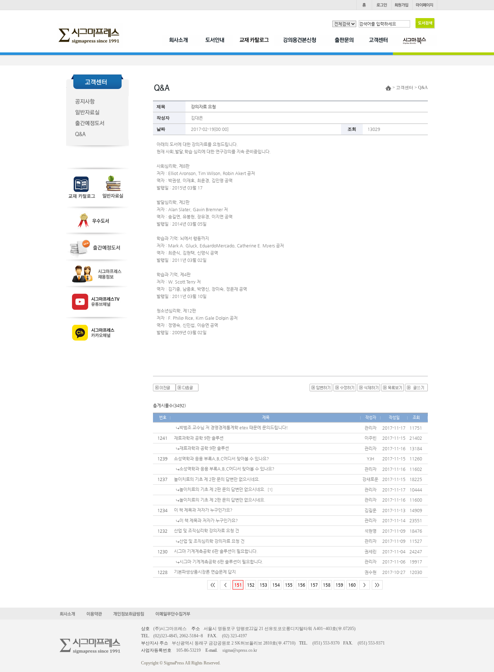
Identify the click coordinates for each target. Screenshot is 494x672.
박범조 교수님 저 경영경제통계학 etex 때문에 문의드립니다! (233, 427)
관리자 (370, 427)
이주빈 (370, 438)
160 (352, 585)
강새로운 (370, 479)
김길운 (370, 510)
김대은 (197, 117)
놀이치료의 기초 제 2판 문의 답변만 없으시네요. (217, 479)
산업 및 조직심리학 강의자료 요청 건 (206, 530)
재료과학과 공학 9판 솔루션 (198, 438)
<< (212, 585)
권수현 (370, 572)
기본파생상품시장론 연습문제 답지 (205, 571)
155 (289, 585)
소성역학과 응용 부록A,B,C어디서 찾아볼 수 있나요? (221, 458)
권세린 (370, 551)
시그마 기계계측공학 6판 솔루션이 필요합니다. (216, 551)
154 (276, 585)
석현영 (370, 530)
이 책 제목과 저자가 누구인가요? (203, 509)
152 (251, 585)
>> (377, 585)
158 (327, 585)
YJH (370, 458)
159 (339, 585)
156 (301, 585)
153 (263, 585)
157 (314, 585)
